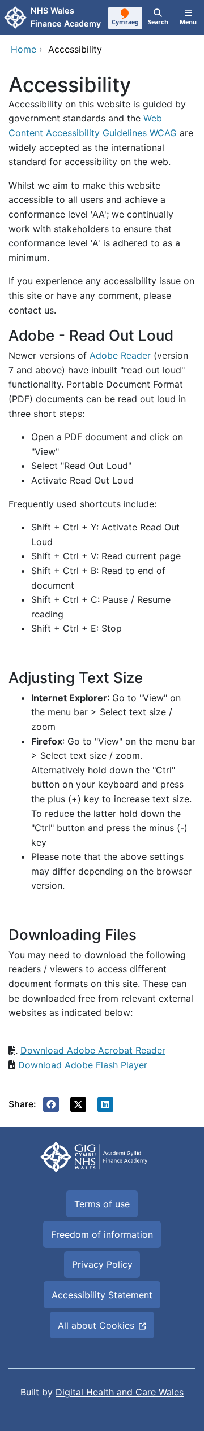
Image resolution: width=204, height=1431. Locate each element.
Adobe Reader (120, 355)
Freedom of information (102, 1234)
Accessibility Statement (102, 1294)
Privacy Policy (102, 1264)
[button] (51, 1104)
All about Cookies (96, 1325)
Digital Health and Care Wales (120, 1392)
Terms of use (102, 1204)
